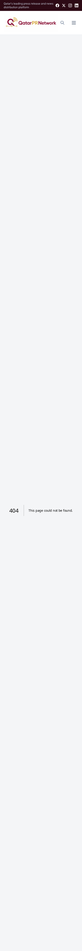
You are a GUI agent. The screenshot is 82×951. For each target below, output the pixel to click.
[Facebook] (57, 5)
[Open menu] (73, 22)
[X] (64, 5)
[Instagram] (70, 5)
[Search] (62, 23)
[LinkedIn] (76, 5)
